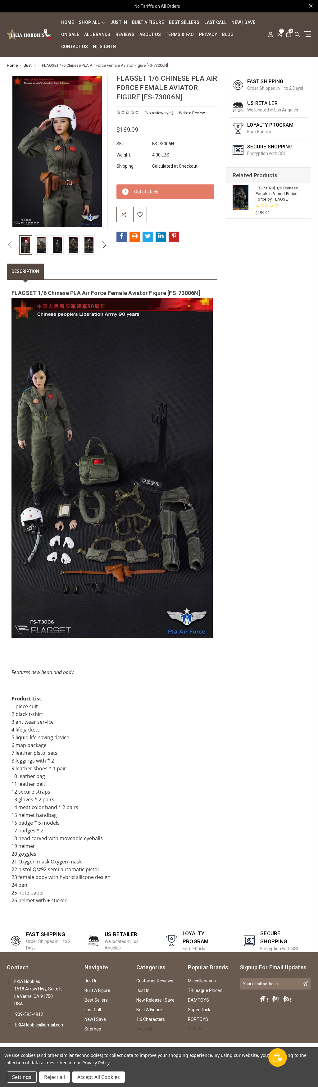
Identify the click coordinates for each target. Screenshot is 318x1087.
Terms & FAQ (180, 34)
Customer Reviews (154, 980)
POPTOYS (198, 1019)
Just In (118, 22)
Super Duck (199, 1009)
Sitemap (92, 1028)
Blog (228, 34)
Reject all (54, 1077)
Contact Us (74, 46)
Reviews (125, 34)
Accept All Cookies (98, 1077)
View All (144, 1028)
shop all (90, 22)
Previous (10, 245)
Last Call (215, 22)
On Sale (70, 34)
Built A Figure (148, 22)
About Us (150, 34)
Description (25, 271)
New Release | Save (155, 1000)
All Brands (97, 34)
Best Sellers (184, 22)
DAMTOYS (198, 1000)
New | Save (243, 22)
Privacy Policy (95, 1063)
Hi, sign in (104, 46)
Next (104, 245)
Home (67, 22)
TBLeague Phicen (205, 990)
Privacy (208, 34)
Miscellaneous (202, 980)
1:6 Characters (150, 1019)
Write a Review (192, 113)
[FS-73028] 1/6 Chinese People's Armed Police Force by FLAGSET (277, 194)
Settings (21, 1077)
